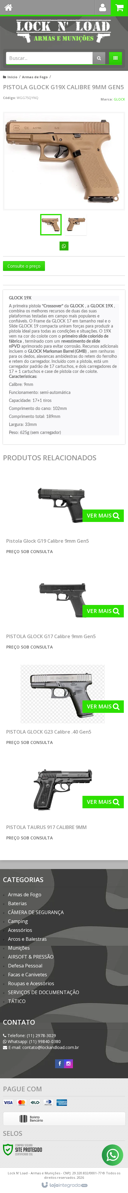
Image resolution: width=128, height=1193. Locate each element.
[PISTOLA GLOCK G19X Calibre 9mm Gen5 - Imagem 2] (76, 224)
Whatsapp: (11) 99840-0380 (34, 1041)
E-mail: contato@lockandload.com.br (43, 1047)
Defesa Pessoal (25, 965)
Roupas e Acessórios (31, 983)
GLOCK (119, 99)
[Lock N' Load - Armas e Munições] (64, 31)
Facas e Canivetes (27, 974)
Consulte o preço (23, 266)
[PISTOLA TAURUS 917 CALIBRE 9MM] (63, 802)
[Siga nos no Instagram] (68, 1063)
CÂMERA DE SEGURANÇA (36, 912)
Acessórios (20, 930)
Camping (18, 921)
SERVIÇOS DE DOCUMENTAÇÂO (43, 992)
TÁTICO (17, 1001)
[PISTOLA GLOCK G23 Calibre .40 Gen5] (63, 706)
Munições (19, 948)
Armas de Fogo (35, 77)
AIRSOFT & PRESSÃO (31, 957)
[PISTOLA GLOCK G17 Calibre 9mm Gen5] (63, 611)
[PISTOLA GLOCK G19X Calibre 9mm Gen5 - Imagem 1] (51, 224)
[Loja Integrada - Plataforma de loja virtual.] (64, 1185)
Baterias (17, 903)
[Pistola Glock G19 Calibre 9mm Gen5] (63, 515)
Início (12, 77)
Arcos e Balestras (27, 939)
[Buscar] (99, 58)
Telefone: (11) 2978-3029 (31, 1035)
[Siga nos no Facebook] (59, 1063)
